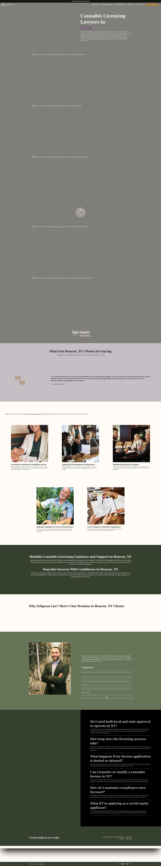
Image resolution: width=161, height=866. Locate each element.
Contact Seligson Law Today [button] (44, 837)
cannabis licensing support (32, 414)
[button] (93, 47)
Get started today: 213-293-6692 (80, 1)
